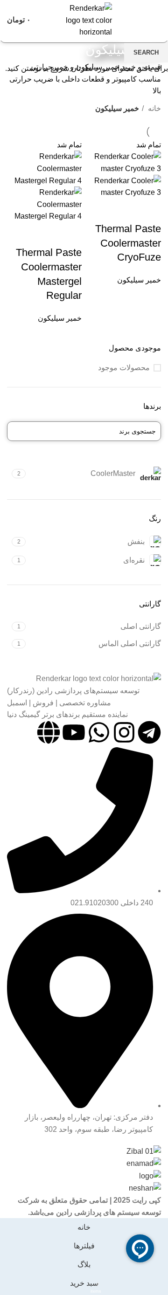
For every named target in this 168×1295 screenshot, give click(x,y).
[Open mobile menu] (157, 20)
